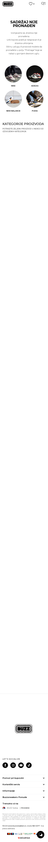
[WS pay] (20, 834)
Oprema (10, 335)
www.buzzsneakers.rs (17, 826)
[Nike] (13, 73)
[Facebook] (5, 765)
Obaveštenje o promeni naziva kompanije (24, 8)
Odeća (9, 170)
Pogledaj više (24, 12)
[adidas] (34, 73)
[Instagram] (13, 765)
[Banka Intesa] (28, 834)
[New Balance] (13, 99)
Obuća (9, 137)
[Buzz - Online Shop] (8, 4)
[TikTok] (29, 765)
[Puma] (34, 99)
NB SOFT (36, 826)
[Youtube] (21, 765)
